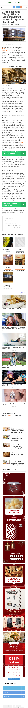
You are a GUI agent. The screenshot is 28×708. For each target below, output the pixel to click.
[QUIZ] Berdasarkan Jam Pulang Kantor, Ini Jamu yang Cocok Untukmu (17, 430)
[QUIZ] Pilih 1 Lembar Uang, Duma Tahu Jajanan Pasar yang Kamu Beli (18, 447)
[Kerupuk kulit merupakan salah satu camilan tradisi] (14, 507)
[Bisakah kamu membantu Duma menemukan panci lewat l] (14, 529)
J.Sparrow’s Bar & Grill (7, 50)
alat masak (6, 705)
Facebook (6, 692)
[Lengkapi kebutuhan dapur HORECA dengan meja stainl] (14, 484)
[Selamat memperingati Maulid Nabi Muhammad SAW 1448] (14, 552)
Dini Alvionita (11, 24)
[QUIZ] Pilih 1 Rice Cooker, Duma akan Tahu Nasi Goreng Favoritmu (18, 463)
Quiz (12, 427)
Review (17, 24)
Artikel (12, 435)
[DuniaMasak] (14, 2)
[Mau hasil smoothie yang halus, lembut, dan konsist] (14, 620)
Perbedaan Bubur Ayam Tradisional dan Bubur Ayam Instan (17, 438)
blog (14, 705)
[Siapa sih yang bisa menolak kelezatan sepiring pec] (14, 643)
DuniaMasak (5, 49)
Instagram (6, 696)
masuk (9, 415)
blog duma (18, 705)
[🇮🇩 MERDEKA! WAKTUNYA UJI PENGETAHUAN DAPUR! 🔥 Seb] (14, 597)
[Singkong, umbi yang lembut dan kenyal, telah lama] (14, 575)
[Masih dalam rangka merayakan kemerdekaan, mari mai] (14, 666)
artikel (10, 705)
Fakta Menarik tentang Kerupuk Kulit (17, 455)
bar (7, 111)
